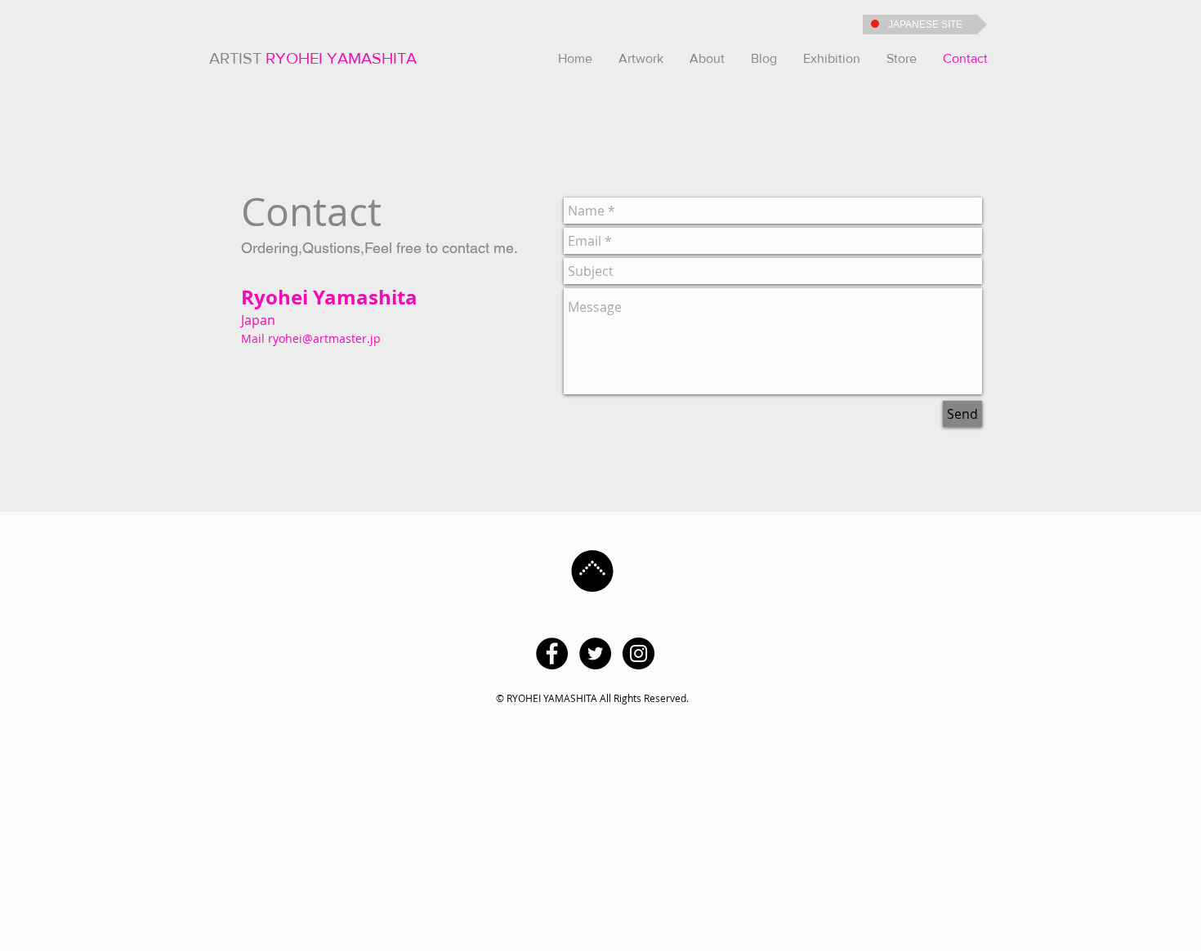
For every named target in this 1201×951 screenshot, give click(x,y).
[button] (640, 59)
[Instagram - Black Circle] (638, 653)
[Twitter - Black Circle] (595, 653)
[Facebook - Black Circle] (552, 653)
